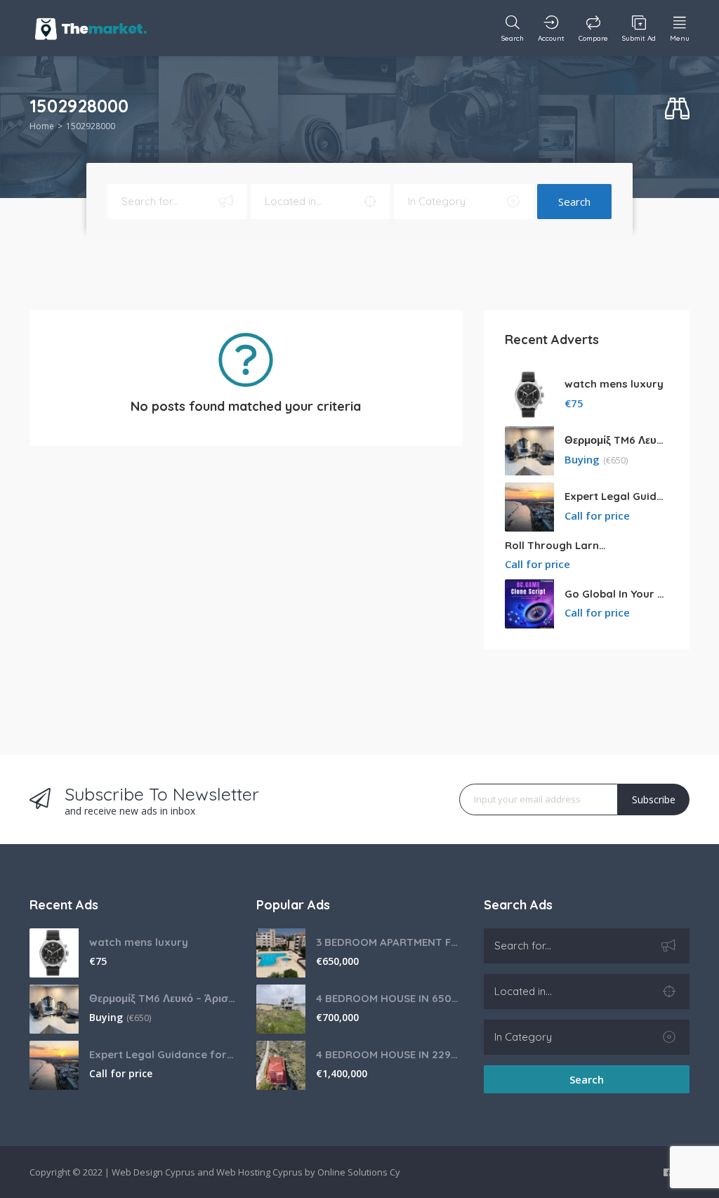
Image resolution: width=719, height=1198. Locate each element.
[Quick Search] (677, 109)
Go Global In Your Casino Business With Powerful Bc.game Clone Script (616, 593)
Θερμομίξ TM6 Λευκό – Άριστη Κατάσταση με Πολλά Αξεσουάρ (616, 440)
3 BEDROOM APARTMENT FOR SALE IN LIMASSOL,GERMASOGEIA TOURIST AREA (389, 942)
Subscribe (653, 799)
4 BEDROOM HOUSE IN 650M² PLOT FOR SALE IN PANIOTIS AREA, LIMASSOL (389, 998)
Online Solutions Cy (358, 1172)
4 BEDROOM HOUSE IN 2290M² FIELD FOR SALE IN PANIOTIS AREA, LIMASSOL (389, 1054)
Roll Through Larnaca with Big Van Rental (557, 545)
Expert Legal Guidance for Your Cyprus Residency (616, 496)
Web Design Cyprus (153, 1172)
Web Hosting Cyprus (259, 1172)
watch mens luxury (614, 383)
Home (41, 126)
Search (574, 202)
